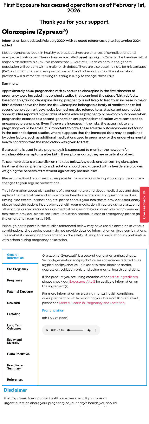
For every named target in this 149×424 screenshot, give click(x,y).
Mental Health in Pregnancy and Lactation (92, 303)
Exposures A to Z (82, 281)
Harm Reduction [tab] (18, 354)
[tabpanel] (92, 296)
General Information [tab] (15, 256)
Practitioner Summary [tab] (15, 366)
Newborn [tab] (13, 303)
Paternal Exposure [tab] (20, 291)
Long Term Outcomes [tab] (14, 327)
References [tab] (15, 380)
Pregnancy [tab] (14, 280)
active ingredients (124, 277)
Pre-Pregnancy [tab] (17, 269)
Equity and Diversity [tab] (14, 341)
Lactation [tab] (13, 314)
